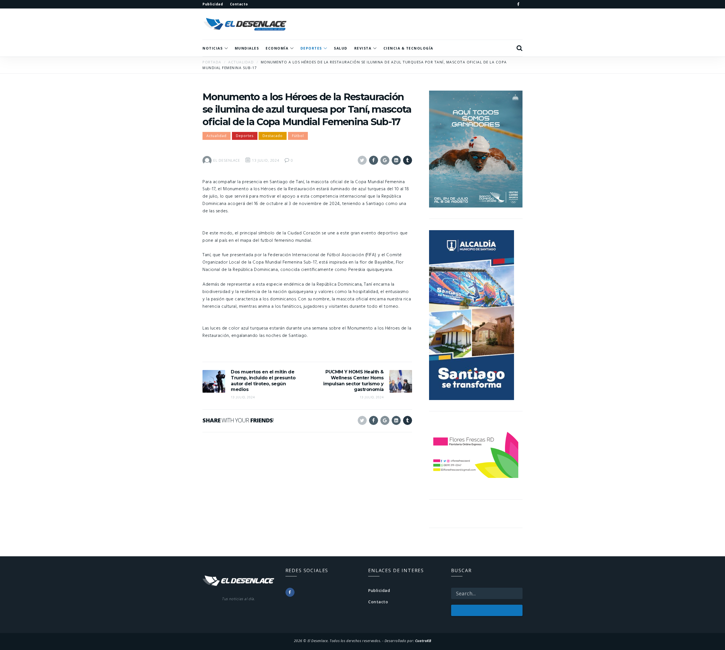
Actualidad (216, 135)
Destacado (273, 135)
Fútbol (298, 135)
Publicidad (379, 590)
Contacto (378, 601)
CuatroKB (423, 640)
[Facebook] (518, 4)
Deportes (244, 135)
